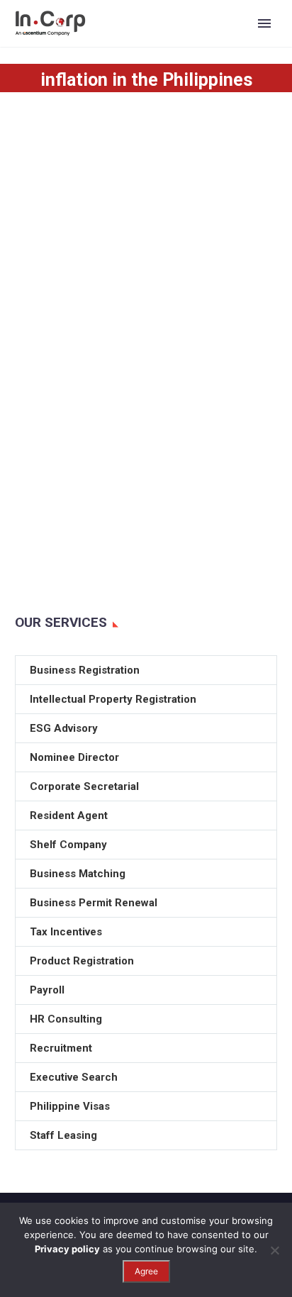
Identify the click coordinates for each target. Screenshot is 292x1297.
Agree (146, 1271)
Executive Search (74, 1077)
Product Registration (82, 960)
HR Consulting (66, 1019)
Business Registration (85, 670)
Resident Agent (69, 815)
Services (227, 45)
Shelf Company (68, 844)
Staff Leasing (63, 1135)
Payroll (47, 990)
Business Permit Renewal (93, 902)
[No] (274, 1250)
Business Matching (77, 873)
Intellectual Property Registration (113, 699)
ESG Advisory (64, 728)
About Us (157, 45)
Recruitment (61, 1048)
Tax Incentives (66, 931)
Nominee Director (74, 757)
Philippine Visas (70, 1106)
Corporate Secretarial (84, 786)
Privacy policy (67, 1248)
